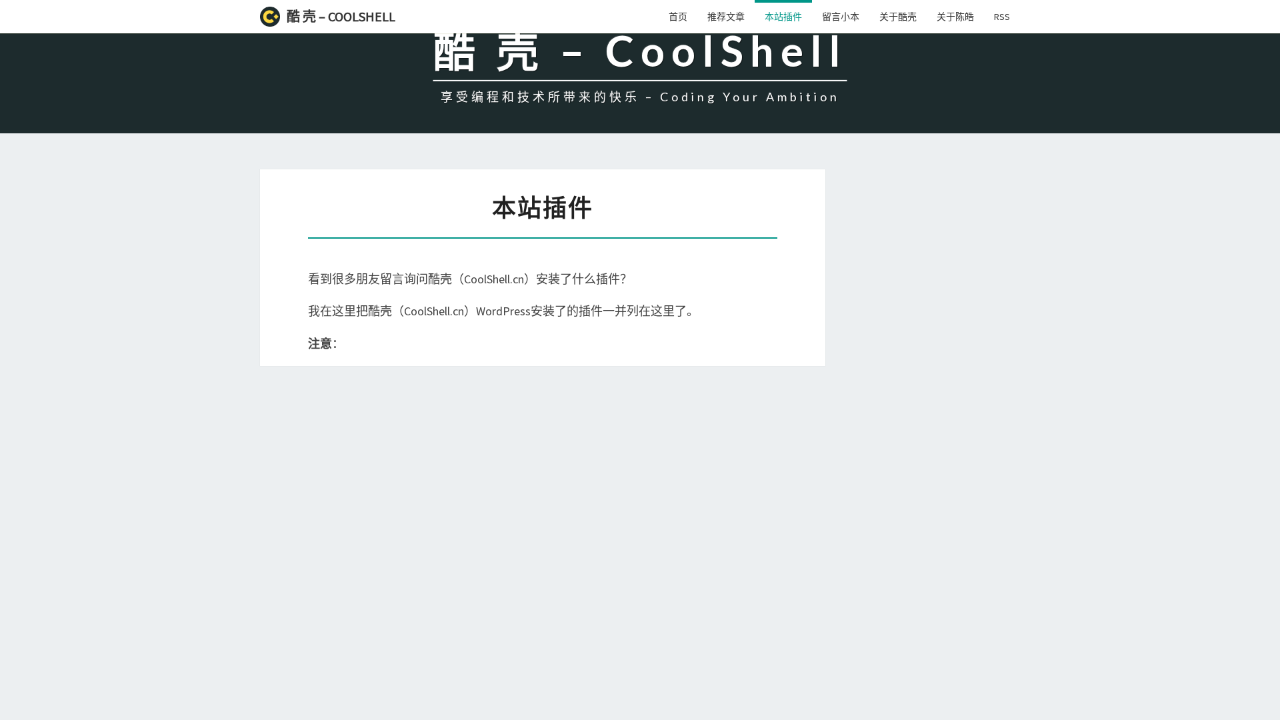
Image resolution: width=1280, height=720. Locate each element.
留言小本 (840, 17)
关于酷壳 (898, 17)
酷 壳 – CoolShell (341, 16)
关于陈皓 (955, 17)
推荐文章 (726, 17)
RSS (1002, 17)
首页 (678, 17)
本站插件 (783, 17)
